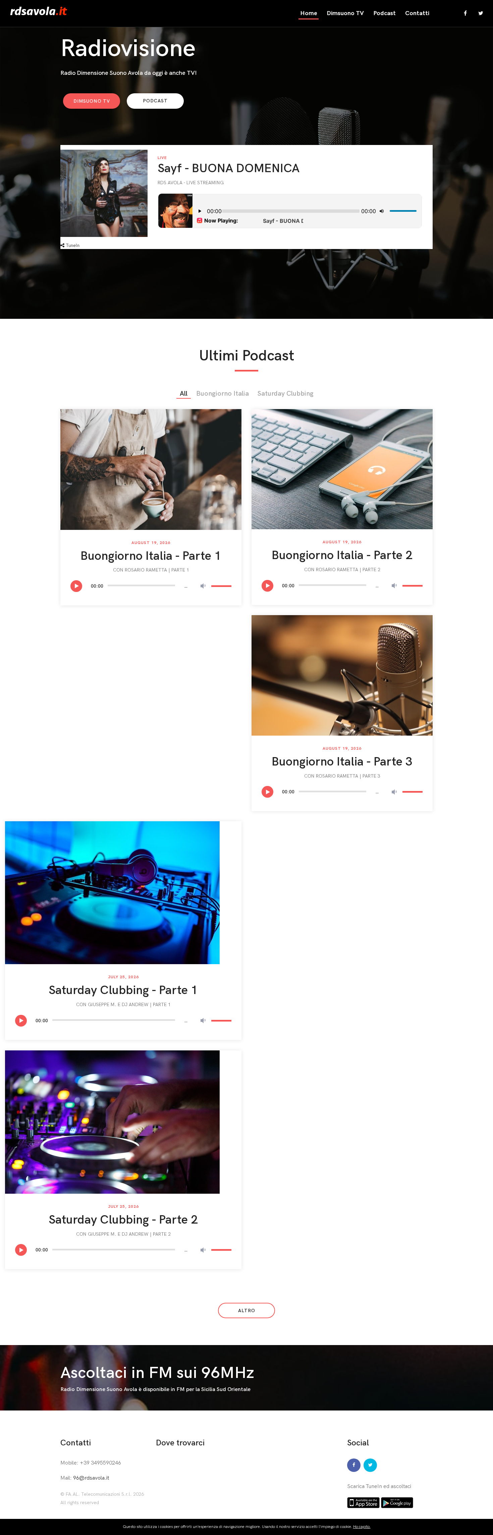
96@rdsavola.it (91, 1478)
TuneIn (71, 245)
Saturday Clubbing (286, 394)
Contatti (417, 13)
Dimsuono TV (345, 13)
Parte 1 (180, 570)
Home (308, 13)
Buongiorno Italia (222, 394)
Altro (246, 1311)
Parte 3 (371, 776)
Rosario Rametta (146, 570)
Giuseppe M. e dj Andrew (118, 1004)
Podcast (384, 13)
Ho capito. (362, 1526)
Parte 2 (371, 570)
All (183, 394)
